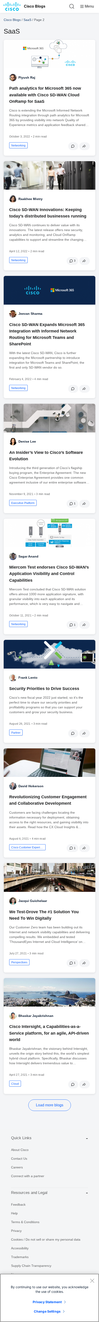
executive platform (23, 503)
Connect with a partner (27, 1176)
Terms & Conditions (25, 1222)
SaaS (27, 20)
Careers (17, 1167)
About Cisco (20, 1150)
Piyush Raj (26, 77)
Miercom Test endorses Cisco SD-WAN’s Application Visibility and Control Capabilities (49, 573)
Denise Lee (27, 441)
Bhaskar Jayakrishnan (35, 1016)
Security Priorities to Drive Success (44, 688)
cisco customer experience (27, 847)
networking (18, 145)
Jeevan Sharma (30, 313)
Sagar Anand (28, 556)
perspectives (19, 962)
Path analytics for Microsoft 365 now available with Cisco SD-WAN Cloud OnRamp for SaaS (45, 94)
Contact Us (19, 1158)
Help (14, 1213)
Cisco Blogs (34, 6)
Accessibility (20, 1248)
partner (15, 732)
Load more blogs (49, 1105)
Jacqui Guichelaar (32, 901)
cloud (15, 1083)
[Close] (92, 1280)
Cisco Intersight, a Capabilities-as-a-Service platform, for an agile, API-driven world (49, 1033)
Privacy (16, 1231)
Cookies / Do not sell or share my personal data (45, 1239)
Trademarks (20, 1257)
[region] (49, 1298)
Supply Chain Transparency (31, 1266)
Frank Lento (28, 677)
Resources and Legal (29, 1192)
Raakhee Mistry (30, 199)
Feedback (18, 1204)
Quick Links (21, 1138)
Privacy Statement (47, 1302)
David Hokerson (31, 786)
